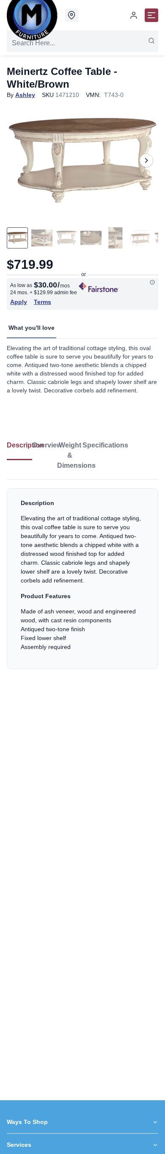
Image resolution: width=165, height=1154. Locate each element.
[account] (133, 15)
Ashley (25, 94)
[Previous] (18, 160)
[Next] (146, 160)
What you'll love (31, 327)
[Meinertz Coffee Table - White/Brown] (82, 160)
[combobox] (82, 43)
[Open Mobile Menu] (151, 15)
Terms (42, 301)
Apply (18, 301)
